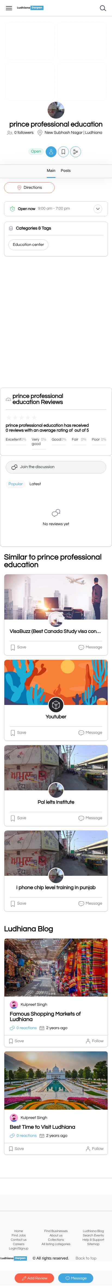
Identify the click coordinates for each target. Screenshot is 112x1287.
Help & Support (93, 1240)
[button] (51, 152)
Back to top (86, 1259)
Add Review (37, 1278)
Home (18, 1231)
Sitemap (93, 1244)
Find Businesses (56, 1231)
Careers (18, 1244)
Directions (33, 188)
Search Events (93, 1235)
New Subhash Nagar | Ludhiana (73, 133)
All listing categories (56, 1244)
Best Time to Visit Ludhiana (42, 1127)
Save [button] (21, 647)
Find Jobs (19, 1235)
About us (56, 1235)
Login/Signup (19, 1248)
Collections (56, 1240)
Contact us (19, 1240)
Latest (35, 484)
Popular (15, 484)
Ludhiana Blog (93, 1231)
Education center (28, 245)
